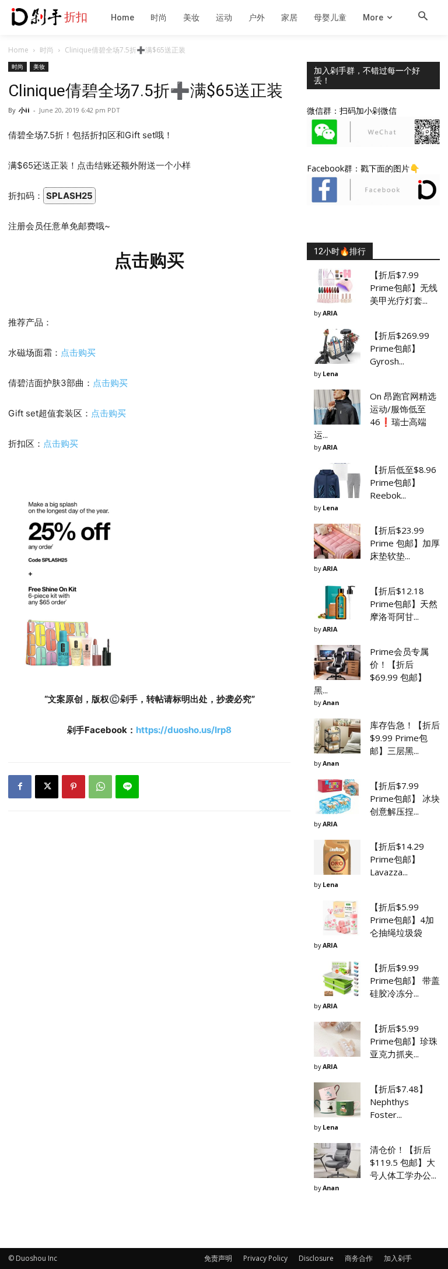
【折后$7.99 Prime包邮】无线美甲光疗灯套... (404, 287)
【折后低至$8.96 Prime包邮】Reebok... (403, 482)
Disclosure (316, 1258)
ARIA (330, 313)
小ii (24, 110)
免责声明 (218, 1258)
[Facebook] (20, 786)
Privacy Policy (265, 1258)
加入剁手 (398, 1258)
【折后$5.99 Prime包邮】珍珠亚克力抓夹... (404, 1041)
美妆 (39, 66)
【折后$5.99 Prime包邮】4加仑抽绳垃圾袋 (402, 919)
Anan (331, 702)
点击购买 (78, 352)
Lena (330, 373)
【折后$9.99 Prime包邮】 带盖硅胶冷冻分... (405, 980)
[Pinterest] (73, 786)
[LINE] (127, 786)
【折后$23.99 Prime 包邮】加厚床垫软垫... (405, 543)
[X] (46, 786)
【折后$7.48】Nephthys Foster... (399, 1101)
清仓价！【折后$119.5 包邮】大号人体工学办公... (403, 1162)
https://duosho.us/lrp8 (184, 729)
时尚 (47, 50)
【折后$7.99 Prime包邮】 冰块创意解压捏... (405, 798)
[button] (423, 17)
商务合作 (359, 1258)
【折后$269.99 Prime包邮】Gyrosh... (399, 348)
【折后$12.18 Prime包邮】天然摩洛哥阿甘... (404, 603)
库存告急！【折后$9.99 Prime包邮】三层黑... (405, 737)
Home (18, 50)
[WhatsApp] (100, 786)
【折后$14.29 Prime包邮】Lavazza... (397, 859)
